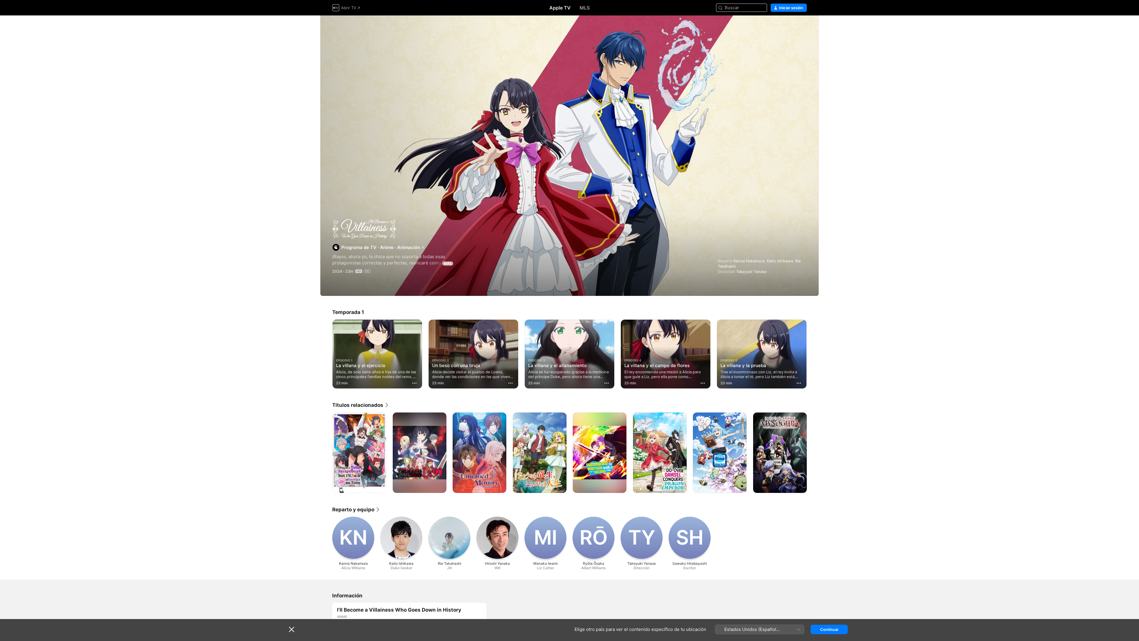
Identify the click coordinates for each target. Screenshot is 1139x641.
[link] (360, 405)
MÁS (447, 263)
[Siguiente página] (813, 354)
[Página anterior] (326, 354)
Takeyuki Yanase (751, 271)
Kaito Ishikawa (780, 260)
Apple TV (560, 8)
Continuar (829, 629)
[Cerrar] (291, 629)
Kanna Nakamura (749, 260)
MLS (585, 8)
